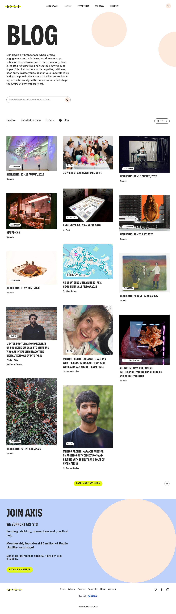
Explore (68, 6)
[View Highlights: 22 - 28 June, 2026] (31, 415)
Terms (62, 589)
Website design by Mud (88, 607)
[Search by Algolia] (88, 596)
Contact (112, 589)
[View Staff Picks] (31, 214)
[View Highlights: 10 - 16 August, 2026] (144, 158)
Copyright (92, 589)
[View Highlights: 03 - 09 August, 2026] (88, 208)
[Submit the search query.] (67, 99)
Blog (66, 120)
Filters (163, 121)
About (103, 589)
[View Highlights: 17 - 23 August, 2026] (31, 157)
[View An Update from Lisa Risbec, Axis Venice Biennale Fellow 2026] (88, 267)
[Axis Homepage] (13, 6)
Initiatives (114, 6)
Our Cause (99, 6)
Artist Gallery (52, 6)
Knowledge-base (31, 120)
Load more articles (88, 483)
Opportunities (83, 6)
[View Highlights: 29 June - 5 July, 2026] (144, 276)
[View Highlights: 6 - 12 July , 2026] (31, 271)
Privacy (71, 589)
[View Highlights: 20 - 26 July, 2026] (144, 216)
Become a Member (19, 569)
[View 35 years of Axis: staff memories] (88, 156)
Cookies (81, 589)
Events (50, 120)
